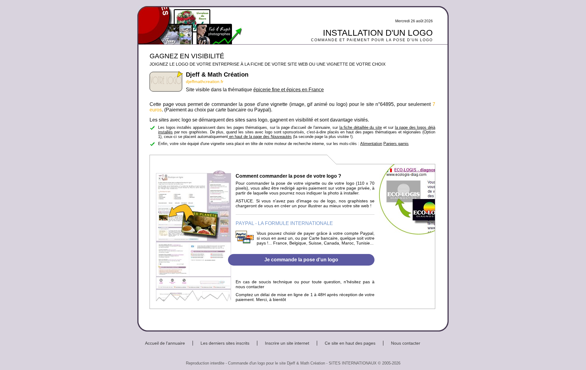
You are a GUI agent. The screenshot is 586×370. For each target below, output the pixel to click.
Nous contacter (405, 343)
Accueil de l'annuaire (165, 343)
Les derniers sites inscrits (225, 343)
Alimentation (371, 143)
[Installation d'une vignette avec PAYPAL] (245, 241)
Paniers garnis (396, 143)
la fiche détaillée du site (360, 127)
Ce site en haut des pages (350, 343)
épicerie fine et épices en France (288, 89)
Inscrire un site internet (287, 343)
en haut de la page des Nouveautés (260, 136)
